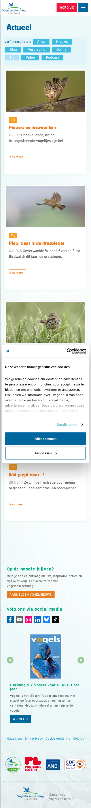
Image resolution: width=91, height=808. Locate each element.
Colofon (78, 738)
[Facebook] (10, 619)
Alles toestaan (46, 438)
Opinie (61, 49)
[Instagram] (28, 619)
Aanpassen (43, 453)
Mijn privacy (34, 738)
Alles (41, 41)
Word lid (20, 719)
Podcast (52, 57)
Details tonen (67, 424)
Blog (13, 49)
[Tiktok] (55, 619)
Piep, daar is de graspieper (36, 243)
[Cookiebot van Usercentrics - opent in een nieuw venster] (66, 351)
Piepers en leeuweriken (32, 127)
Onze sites (14, 738)
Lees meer (16, 157)
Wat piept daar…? (27, 474)
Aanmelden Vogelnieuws (30, 594)
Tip (12, 57)
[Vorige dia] (10, 692)
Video (30, 57)
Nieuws (62, 41)
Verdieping (36, 49)
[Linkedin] (37, 619)
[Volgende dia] (81, 692)
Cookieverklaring (58, 738)
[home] (22, 8)
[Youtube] (19, 619)
